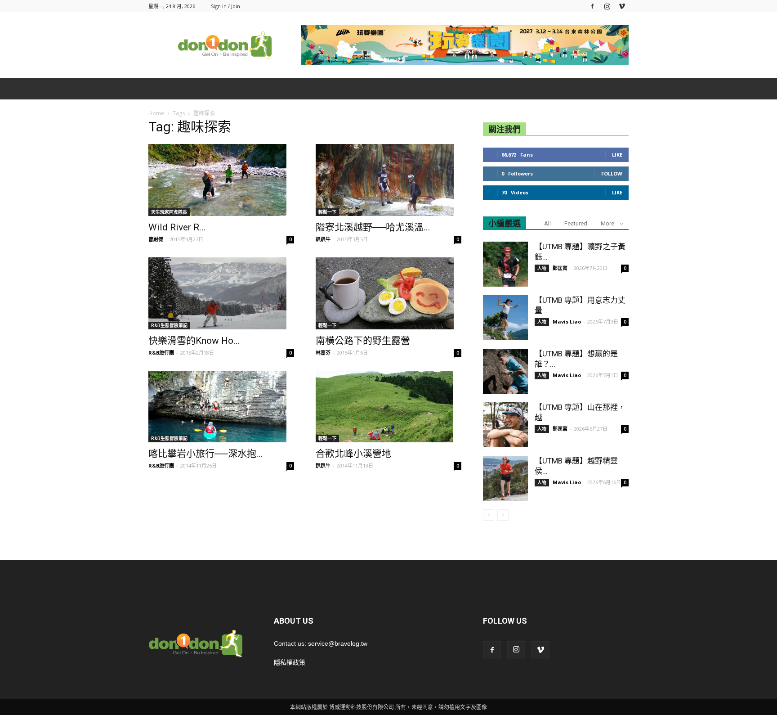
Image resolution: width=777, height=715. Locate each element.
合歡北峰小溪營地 (353, 453)
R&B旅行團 (161, 352)
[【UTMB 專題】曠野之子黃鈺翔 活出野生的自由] (505, 264)
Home (156, 113)
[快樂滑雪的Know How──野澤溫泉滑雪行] (221, 293)
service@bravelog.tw (337, 643)
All (547, 223)
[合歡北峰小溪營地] (388, 407)
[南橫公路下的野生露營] (388, 293)
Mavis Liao (567, 321)
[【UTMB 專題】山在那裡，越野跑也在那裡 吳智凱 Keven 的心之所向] (505, 424)
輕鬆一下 (327, 212)
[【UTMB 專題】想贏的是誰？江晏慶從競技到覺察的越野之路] (505, 371)
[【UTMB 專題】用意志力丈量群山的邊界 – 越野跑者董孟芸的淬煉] (505, 317)
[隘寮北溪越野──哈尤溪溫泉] (388, 180)
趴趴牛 (323, 239)
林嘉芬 (323, 352)
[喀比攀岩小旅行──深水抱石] (221, 407)
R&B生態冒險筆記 (169, 325)
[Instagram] (607, 6)
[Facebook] (592, 6)
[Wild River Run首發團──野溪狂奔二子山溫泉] (221, 180)
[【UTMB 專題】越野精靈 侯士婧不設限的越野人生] (505, 478)
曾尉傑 (155, 239)
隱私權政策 (289, 662)
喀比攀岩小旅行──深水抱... (205, 453)
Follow (611, 173)
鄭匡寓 (560, 268)
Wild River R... (177, 227)
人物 (541, 268)
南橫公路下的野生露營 (363, 340)
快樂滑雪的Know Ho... (194, 340)
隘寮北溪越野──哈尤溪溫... (373, 227)
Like (617, 154)
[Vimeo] (622, 6)
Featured (575, 223)
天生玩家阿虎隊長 (169, 212)
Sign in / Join (225, 6)
